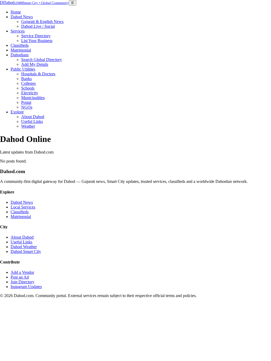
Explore (17, 112)
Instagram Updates (26, 286)
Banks (26, 78)
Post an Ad (20, 277)
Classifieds (20, 45)
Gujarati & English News (42, 21)
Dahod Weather (24, 246)
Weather (28, 126)
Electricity (29, 93)
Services (18, 31)
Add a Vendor (22, 272)
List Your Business (36, 40)
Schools (27, 88)
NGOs (26, 107)
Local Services (23, 207)
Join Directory (22, 282)
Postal (26, 102)
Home (16, 12)
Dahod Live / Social (38, 26)
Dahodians (20, 55)
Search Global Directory (41, 59)
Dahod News (22, 17)
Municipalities (33, 97)
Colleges (28, 83)
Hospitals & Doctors (38, 74)
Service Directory (36, 36)
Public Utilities (23, 69)
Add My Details (34, 64)
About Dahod (32, 116)
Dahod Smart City (26, 251)
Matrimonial (21, 50)
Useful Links (32, 121)
